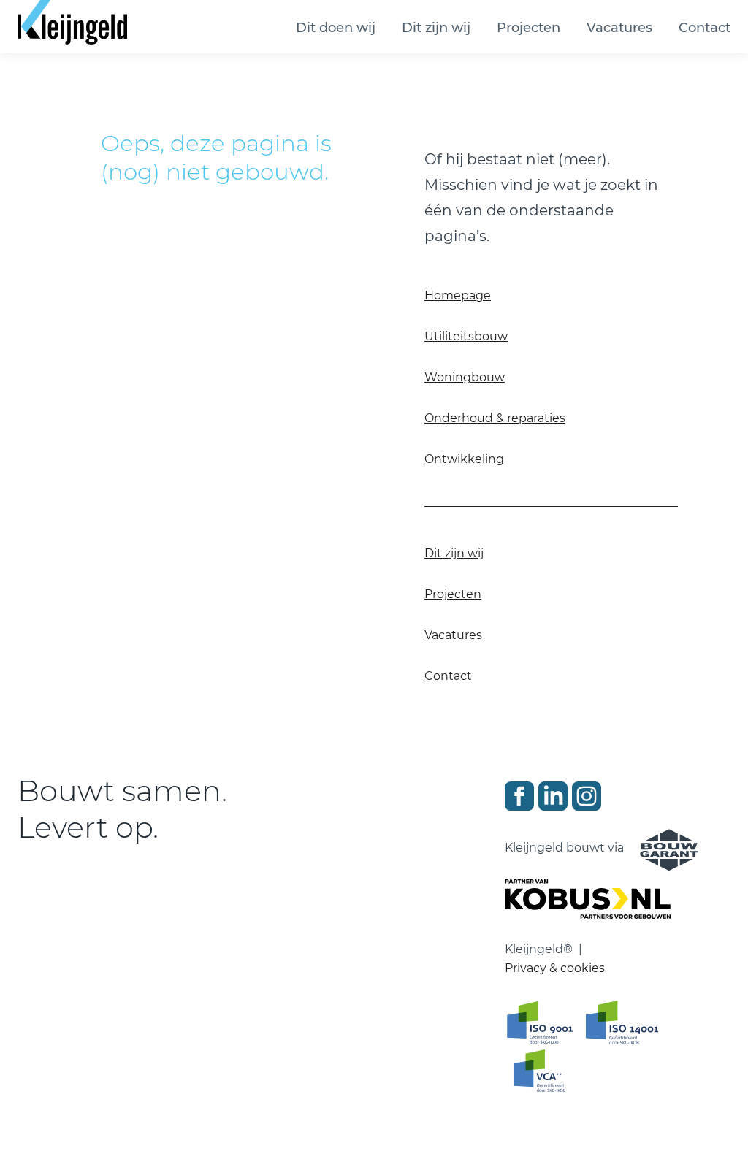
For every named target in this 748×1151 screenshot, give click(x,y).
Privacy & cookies (555, 968)
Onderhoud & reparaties (494, 418)
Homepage (457, 295)
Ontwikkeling (464, 459)
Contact (704, 28)
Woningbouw (464, 377)
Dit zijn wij (436, 28)
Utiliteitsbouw (466, 336)
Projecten (528, 28)
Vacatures (619, 28)
